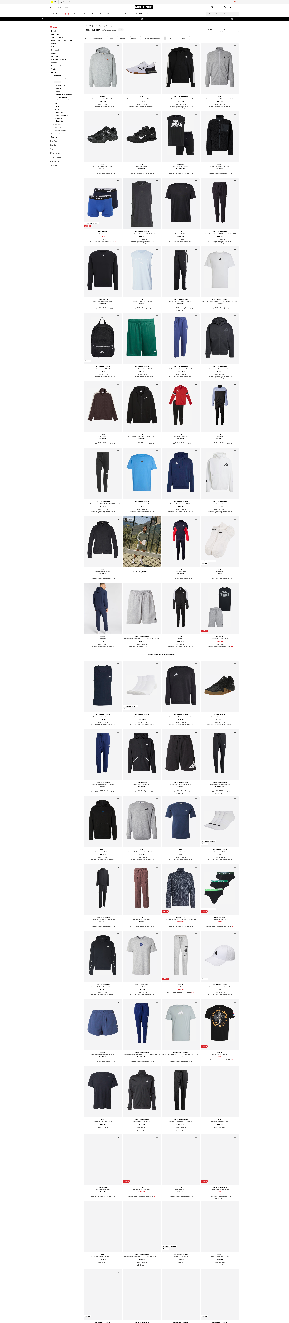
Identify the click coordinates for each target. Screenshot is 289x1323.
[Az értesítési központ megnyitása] (225, 7)
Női (51, 7)
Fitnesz (119, 26)
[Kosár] (237, 7)
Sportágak (110, 26)
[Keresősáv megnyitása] (207, 14)
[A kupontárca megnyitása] (212, 7)
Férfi (59, 7)
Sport (101, 26)
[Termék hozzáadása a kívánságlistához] (118, 46)
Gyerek (67, 7)
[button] (214, 30)
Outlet (55, 1)
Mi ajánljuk (93, 26)
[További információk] (103, 108)
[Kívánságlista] (231, 7)
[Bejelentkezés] (218, 7)
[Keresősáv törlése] (237, 14)
